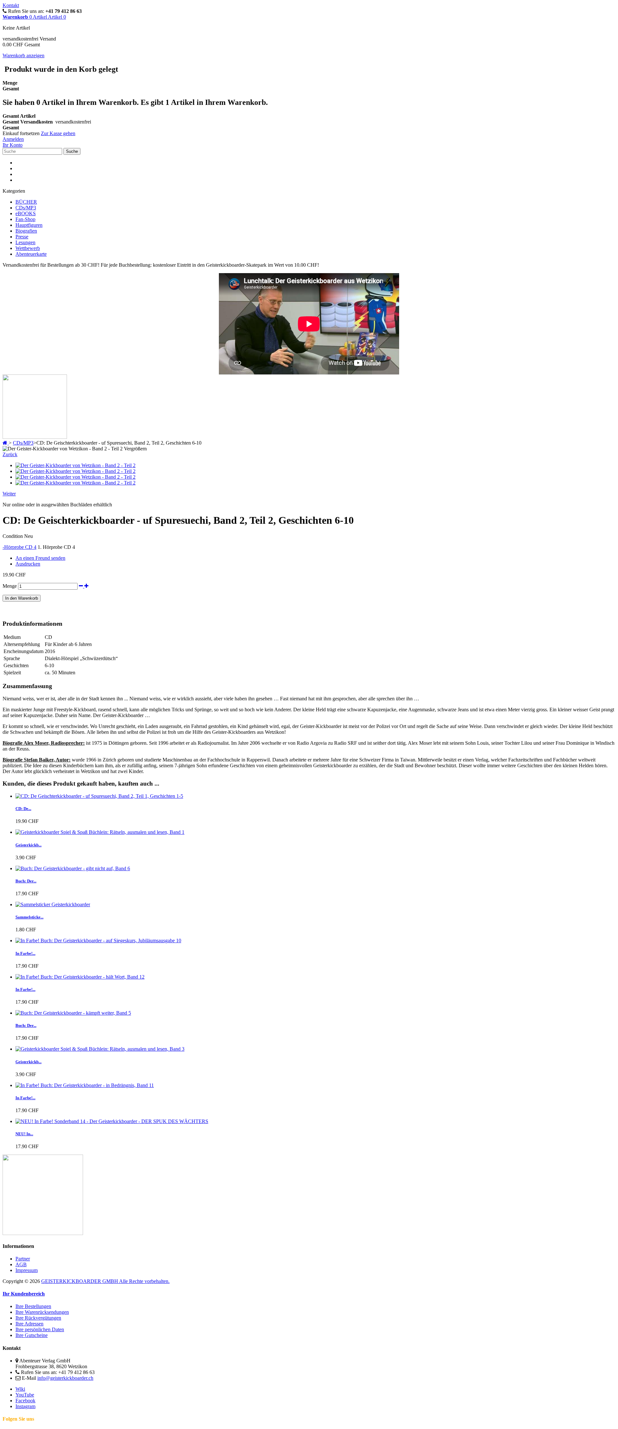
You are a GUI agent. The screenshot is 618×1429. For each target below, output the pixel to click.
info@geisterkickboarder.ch (65, 1378)
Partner (22, 1258)
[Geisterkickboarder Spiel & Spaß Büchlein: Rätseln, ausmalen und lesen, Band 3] (99, 1049)
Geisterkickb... (28, 845)
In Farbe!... (25, 953)
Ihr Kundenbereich (24, 1293)
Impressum (26, 1270)
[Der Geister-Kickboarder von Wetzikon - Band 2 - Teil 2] (75, 465)
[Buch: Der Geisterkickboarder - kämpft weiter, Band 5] (73, 1013)
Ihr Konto (13, 145)
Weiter (9, 493)
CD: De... (23, 808)
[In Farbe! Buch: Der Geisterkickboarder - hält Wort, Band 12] (80, 977)
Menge (10, 586)
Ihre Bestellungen (33, 1306)
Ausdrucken (27, 564)
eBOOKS (25, 213)
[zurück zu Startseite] (6, 443)
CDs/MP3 (25, 207)
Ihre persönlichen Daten (39, 1329)
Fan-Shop (25, 219)
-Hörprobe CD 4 (19, 547)
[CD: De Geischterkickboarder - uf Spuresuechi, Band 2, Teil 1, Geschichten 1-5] (99, 796)
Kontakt (11, 5)
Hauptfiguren (28, 225)
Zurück (10, 454)
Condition (13, 536)
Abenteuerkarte (31, 254)
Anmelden (13, 139)
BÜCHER (26, 202)
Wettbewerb (27, 248)
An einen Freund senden (40, 558)
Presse (21, 236)
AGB (21, 1264)
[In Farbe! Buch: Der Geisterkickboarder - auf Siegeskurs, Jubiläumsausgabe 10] (98, 940)
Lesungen (25, 242)
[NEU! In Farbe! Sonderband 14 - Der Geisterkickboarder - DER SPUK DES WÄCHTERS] (111, 1121)
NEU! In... (24, 1133)
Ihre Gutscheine (31, 1335)
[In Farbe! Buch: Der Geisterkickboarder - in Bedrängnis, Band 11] (84, 1085)
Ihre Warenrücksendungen (42, 1312)
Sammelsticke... (29, 917)
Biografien (26, 231)
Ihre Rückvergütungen (38, 1318)
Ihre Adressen (29, 1323)
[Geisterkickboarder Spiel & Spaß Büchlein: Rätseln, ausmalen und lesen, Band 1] (99, 832)
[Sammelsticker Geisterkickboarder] (52, 904)
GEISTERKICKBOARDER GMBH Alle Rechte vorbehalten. (105, 1281)
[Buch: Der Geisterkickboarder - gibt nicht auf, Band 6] (72, 868)
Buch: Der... (25, 881)
